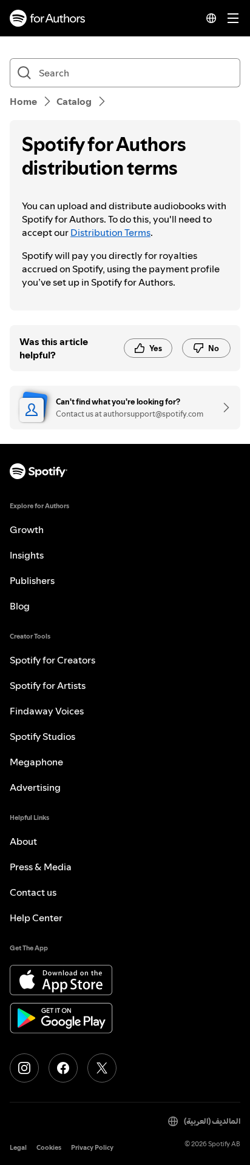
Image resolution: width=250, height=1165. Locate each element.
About (23, 841)
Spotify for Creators (52, 659)
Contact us (33, 892)
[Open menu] (233, 18)
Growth (27, 529)
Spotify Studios (42, 736)
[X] (102, 1068)
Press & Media (41, 866)
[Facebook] (63, 1068)
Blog (20, 606)
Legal (18, 1147)
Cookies (48, 1147)
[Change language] (211, 18)
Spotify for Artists (48, 685)
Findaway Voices (47, 710)
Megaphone (36, 761)
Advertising (35, 787)
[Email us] (222, 407)
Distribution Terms (110, 232)
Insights (27, 555)
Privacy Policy (92, 1147)
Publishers (32, 580)
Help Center (36, 917)
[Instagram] (24, 1068)
